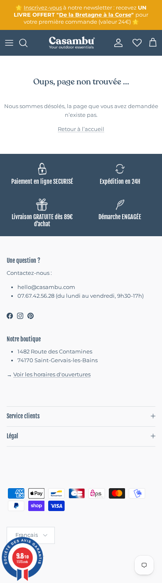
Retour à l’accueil (81, 129)
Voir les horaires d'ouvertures (52, 374)
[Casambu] (72, 43)
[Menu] (9, 43)
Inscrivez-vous (43, 7)
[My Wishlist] (134, 43)
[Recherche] (27, 43)
